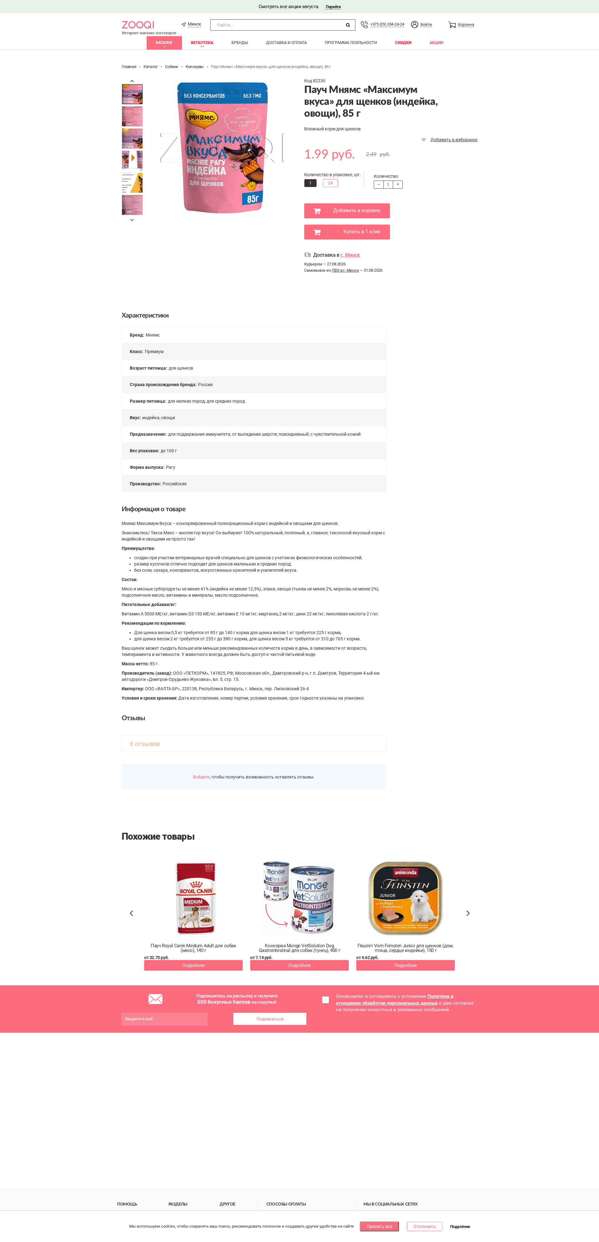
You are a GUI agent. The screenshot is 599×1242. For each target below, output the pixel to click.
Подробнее (193, 965)
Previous (132, 81)
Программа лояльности (351, 42)
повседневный (294, 434)
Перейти (333, 6)
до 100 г (169, 450)
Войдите (201, 776)
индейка (150, 417)
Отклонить (424, 1226)
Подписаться (270, 1018)
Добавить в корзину (357, 210)
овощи (168, 417)
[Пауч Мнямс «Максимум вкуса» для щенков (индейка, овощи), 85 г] (132, 94)
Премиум (154, 351)
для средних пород (226, 401)
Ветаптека (202, 42)
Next (132, 220)
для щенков (181, 368)
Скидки (403, 42)
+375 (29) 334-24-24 (387, 24)
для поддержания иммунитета (199, 434)
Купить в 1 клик (362, 232)
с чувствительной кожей (335, 434)
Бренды (239, 42)
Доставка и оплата (286, 42)
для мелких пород (186, 401)
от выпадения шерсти (254, 434)
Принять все (379, 1226)
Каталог (164, 42)
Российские (175, 483)
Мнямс (153, 334)
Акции (436, 42)
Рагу (170, 467)
